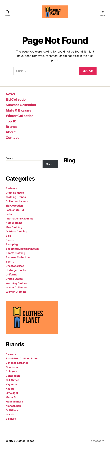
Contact (12, 138)
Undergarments (16, 270)
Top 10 (11, 121)
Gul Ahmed (12, 380)
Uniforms (11, 274)
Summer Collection (21, 105)
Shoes (9, 240)
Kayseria (11, 384)
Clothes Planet (25, 440)
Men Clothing (14, 227)
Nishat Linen (13, 405)
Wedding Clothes (16, 283)
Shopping (12, 244)
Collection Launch (17, 201)
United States (14, 278)
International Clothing (19, 218)
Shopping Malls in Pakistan (22, 248)
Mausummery (14, 401)
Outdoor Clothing (16, 231)
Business (11, 188)
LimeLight (12, 392)
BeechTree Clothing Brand (22, 358)
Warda (10, 414)
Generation (13, 375)
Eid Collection (17, 99)
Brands (11, 127)
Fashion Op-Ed (15, 209)
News (10, 94)
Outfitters (12, 410)
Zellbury (11, 418)
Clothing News (15, 192)
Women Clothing (16, 291)
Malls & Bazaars (18, 110)
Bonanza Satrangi (17, 362)
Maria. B (11, 397)
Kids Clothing (14, 222)
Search (9, 158)
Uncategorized (15, 265)
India (9, 214)
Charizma (12, 367)
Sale (8, 235)
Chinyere (11, 371)
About (11, 132)
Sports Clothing (15, 253)
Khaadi (10, 388)
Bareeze (11, 354)
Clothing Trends (16, 197)
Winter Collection (20, 116)
